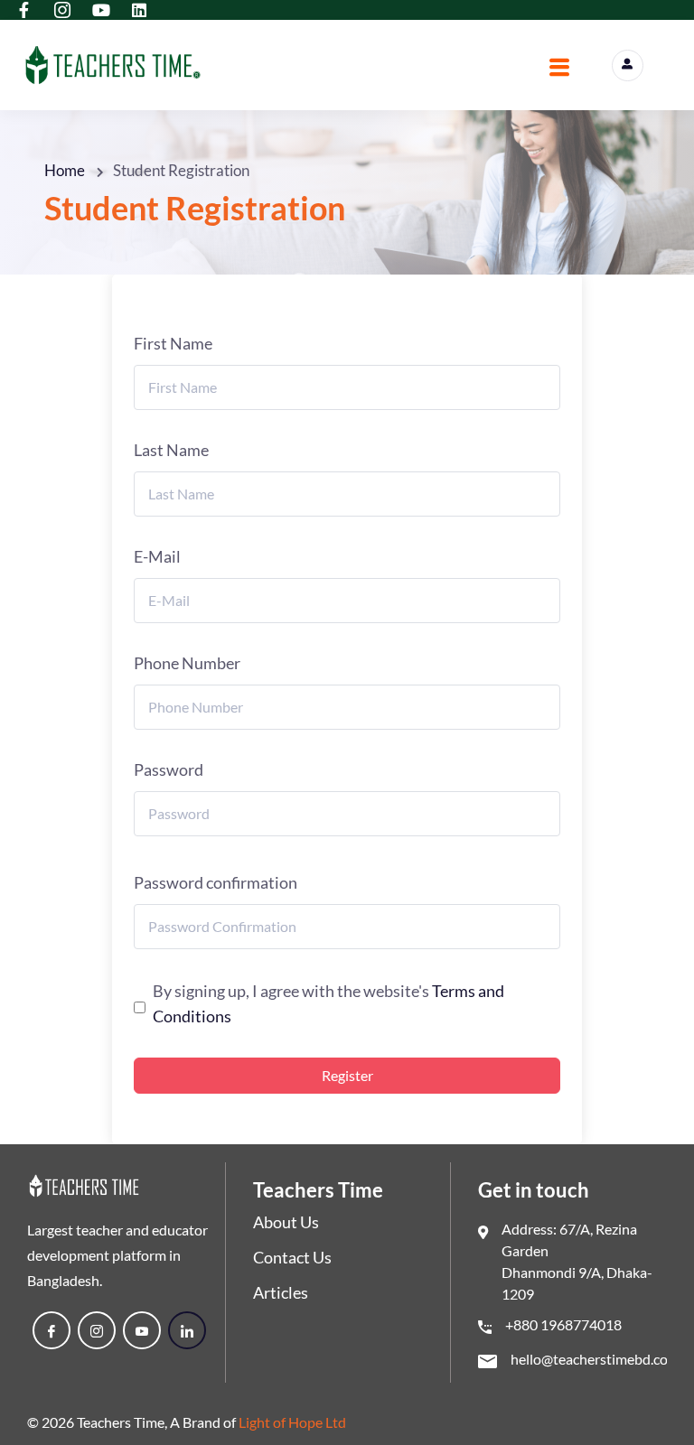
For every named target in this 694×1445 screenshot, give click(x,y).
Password (168, 769)
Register (347, 1075)
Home (64, 170)
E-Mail (157, 556)
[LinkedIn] (187, 1330)
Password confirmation (215, 882)
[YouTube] (142, 1330)
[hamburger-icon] (559, 69)
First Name (173, 343)
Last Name (171, 450)
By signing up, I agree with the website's (328, 1003)
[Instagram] (97, 1330)
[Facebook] (51, 1330)
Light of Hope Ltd (292, 1422)
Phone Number (187, 663)
